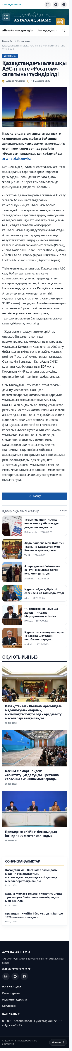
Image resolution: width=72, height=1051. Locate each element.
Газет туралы (11, 993)
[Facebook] (64, 4)
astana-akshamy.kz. (17, 159)
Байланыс (9, 1005)
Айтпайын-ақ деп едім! (17, 30)
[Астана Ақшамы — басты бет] (35, 17)
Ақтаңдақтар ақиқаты (52, 30)
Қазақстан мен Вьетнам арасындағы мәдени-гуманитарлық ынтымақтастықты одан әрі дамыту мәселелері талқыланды (33, 712)
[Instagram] (47, 4)
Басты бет (8, 41)
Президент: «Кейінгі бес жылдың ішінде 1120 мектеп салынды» (31, 834)
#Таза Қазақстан (11, 4)
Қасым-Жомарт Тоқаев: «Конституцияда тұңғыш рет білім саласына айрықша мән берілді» (32, 775)
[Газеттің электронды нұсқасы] (60, 21)
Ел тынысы (23, 41)
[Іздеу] (63, 30)
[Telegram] (56, 4)
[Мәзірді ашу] (6, 17)
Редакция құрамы (14, 999)
